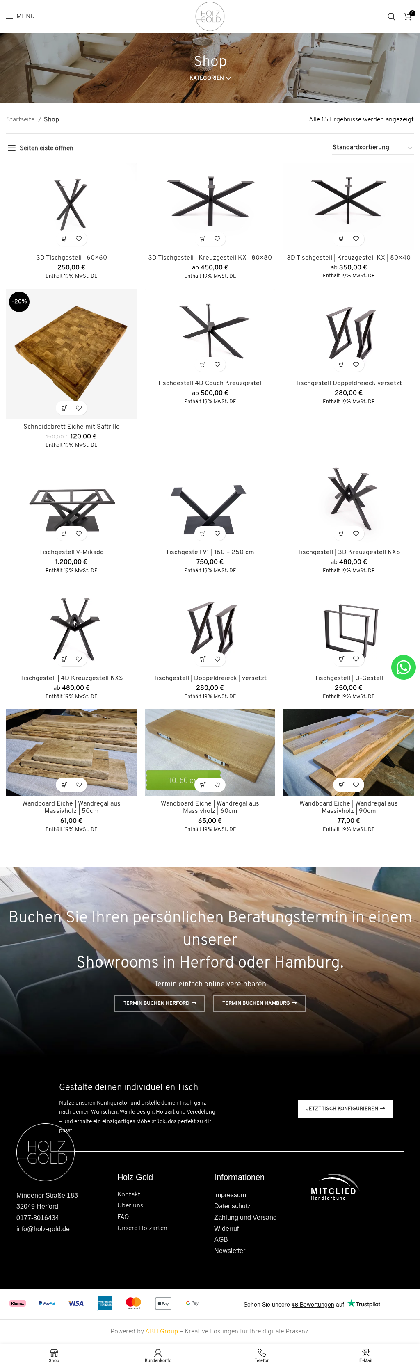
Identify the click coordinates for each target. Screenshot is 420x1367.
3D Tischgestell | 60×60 (71, 258)
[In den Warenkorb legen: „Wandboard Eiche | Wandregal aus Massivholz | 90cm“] (341, 785)
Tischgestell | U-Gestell (349, 678)
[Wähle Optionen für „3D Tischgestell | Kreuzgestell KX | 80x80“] (203, 239)
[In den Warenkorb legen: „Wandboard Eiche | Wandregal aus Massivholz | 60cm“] (203, 785)
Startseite (21, 119)
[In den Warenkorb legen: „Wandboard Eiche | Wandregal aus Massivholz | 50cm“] (64, 785)
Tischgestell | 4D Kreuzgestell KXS (71, 678)
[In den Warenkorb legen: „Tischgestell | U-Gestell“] (341, 659)
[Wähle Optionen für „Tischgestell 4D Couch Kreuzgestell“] (203, 364)
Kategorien (206, 78)
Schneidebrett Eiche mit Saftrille (71, 427)
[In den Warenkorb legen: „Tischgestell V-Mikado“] (64, 533)
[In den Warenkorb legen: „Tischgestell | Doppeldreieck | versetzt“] (203, 659)
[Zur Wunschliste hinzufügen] (78, 239)
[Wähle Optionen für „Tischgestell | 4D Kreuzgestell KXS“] (64, 659)
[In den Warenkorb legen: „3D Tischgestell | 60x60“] (64, 239)
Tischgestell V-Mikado (71, 552)
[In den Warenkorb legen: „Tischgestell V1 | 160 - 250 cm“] (203, 533)
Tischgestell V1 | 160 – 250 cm (210, 552)
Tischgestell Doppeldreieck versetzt (348, 383)
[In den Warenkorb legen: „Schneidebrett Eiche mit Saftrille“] (64, 408)
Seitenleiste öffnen (46, 148)
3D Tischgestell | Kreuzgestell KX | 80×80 (210, 258)
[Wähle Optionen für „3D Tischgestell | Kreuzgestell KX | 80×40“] (341, 239)
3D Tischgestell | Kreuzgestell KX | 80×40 (349, 258)
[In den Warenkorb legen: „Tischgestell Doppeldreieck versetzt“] (341, 364)
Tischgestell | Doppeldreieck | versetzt (210, 678)
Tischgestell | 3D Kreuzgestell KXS (348, 552)
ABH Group (161, 1331)
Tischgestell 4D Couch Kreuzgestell (210, 383)
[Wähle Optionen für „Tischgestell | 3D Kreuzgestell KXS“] (341, 533)
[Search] (391, 16)
